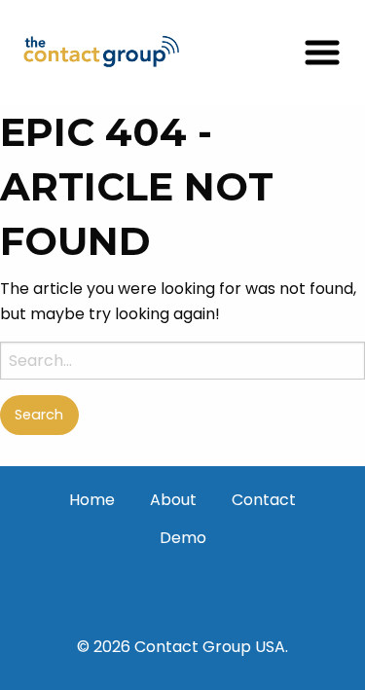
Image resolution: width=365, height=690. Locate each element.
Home (92, 500)
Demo (183, 538)
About (173, 500)
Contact (264, 500)
